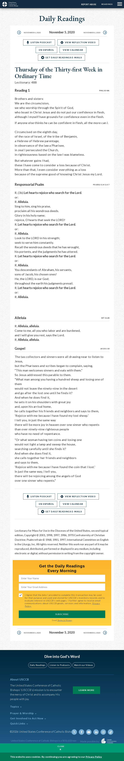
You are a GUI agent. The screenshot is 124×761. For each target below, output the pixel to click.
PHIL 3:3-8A (104, 90)
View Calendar (73, 50)
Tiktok (110, 732)
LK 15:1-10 (104, 348)
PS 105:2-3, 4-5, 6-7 (101, 184)
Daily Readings (37, 665)
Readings (107, 4)
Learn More (86, 690)
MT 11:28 (105, 318)
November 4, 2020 (32, 32)
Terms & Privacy (64, 620)
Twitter (74, 732)
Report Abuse (88, 4)
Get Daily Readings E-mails (63, 57)
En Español (46, 50)
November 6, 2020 (91, 32)
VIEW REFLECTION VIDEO (80, 42)
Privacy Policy (94, 756)
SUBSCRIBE (62, 614)
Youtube (88, 732)
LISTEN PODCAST (41, 42)
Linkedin (96, 732)
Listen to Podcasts (60, 665)
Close (60, 746)
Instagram (103, 732)
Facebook (81, 732)
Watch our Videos (83, 665)
